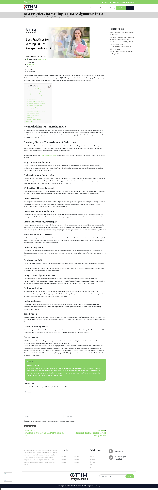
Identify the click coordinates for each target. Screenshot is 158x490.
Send (129, 476)
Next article (101, 430)
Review (106, 8)
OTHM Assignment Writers (49, 155)
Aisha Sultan (33, 365)
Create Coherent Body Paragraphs (37, 103)
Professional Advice (34, 113)
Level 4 (76, 456)
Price (91, 465)
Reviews (92, 462)
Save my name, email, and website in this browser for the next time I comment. (50, 421)
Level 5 (63, 459)
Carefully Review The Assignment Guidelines (38, 91)
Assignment (32, 341)
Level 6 (76, 459)
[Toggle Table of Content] (48, 86)
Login (130, 8)
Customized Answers (34, 115)
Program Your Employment (35, 93)
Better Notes (29, 121)
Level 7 (63, 463)
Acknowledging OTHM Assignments (35, 89)
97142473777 (107, 2)
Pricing (112, 8)
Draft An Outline (32, 99)
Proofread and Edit (33, 109)
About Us (98, 8)
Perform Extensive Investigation (36, 95)
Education (32, 17)
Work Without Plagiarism (35, 119)
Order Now (120, 8)
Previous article (30, 430)
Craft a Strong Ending (34, 107)
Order (91, 468)
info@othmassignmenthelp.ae (124, 2)
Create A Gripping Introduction (36, 101)
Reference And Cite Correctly (36, 105)
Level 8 (76, 463)
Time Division (32, 117)
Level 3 (63, 456)
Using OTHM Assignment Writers (37, 111)
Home (91, 8)
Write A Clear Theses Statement (36, 97)
